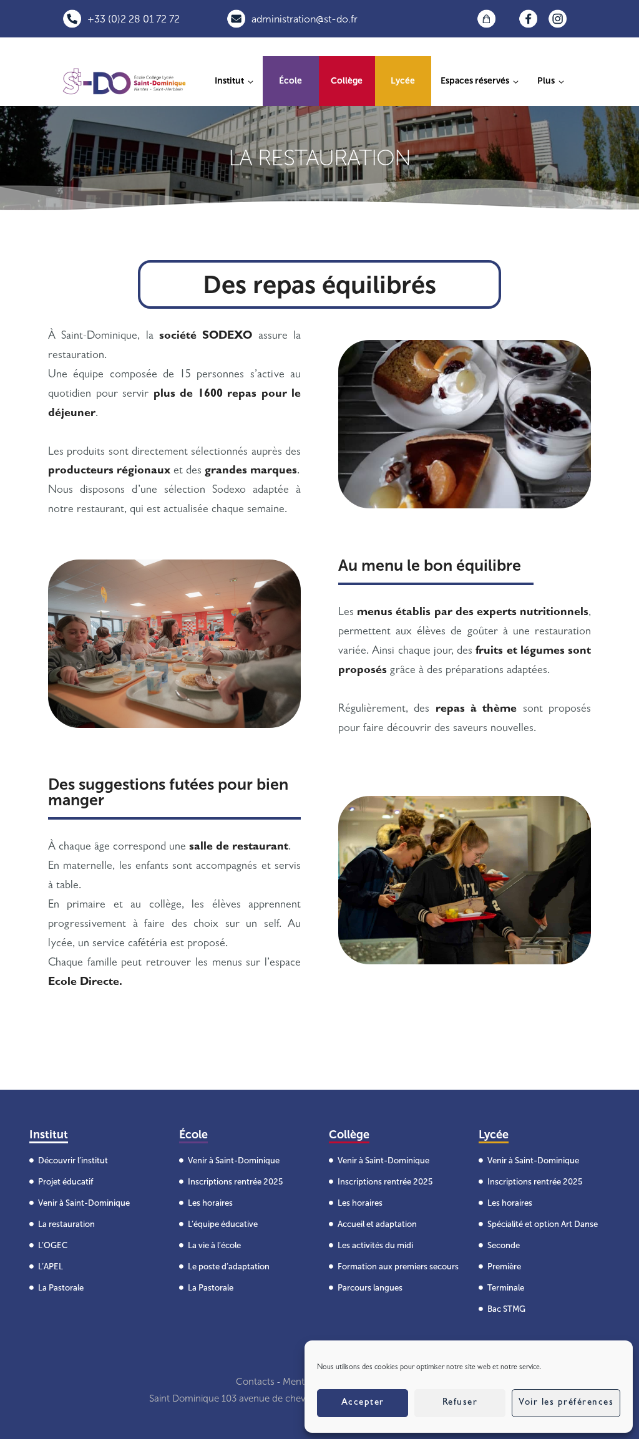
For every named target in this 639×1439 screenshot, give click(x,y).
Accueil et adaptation (377, 1224)
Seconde (503, 1245)
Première (504, 1266)
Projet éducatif (65, 1181)
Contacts (255, 1381)
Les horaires (210, 1203)
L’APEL (50, 1266)
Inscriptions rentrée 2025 (235, 1181)
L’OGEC (52, 1245)
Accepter (362, 1403)
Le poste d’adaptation (229, 1266)
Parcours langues (370, 1287)
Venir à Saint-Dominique (84, 1203)
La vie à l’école (214, 1245)
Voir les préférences (566, 1403)
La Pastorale (61, 1287)
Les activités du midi (375, 1245)
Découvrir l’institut (73, 1160)
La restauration (66, 1224)
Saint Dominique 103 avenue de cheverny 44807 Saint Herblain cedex (295, 1398)
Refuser (460, 1403)
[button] (550, 81)
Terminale (505, 1287)
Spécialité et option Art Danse (542, 1224)
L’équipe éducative (223, 1224)
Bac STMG (506, 1309)
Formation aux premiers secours (398, 1266)
